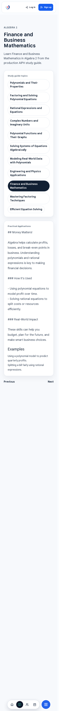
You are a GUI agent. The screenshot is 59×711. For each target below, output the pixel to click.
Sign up (47, 7)
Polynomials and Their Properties (24, 84)
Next (51, 381)
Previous (9, 381)
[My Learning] (19, 704)
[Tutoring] (27, 704)
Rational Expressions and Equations (26, 110)
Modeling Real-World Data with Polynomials (26, 160)
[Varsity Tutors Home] (7, 7)
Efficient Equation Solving (26, 209)
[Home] (12, 704)
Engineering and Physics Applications (25, 173)
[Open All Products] (46, 704)
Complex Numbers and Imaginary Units (24, 122)
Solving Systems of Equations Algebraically (28, 148)
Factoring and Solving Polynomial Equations (23, 97)
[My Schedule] (34, 704)
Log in (32, 7)
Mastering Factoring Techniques (23, 198)
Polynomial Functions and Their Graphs (26, 135)
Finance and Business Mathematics (24, 185)
